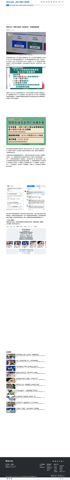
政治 (49, 2)
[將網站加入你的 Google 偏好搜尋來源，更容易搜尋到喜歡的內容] (26, 253)
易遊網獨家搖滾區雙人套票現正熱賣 (26, 232)
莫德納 (25, 226)
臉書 (11, 226)
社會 (56, 2)
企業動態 (55, 467)
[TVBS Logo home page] (10, 2)
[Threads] (57, 461)
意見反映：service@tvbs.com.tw (10, 465)
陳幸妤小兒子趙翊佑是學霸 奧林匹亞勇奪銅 (16, 5)
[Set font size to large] (63, 479)
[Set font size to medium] (61, 479)
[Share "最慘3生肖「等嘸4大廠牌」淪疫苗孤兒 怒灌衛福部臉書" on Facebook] (11, 478)
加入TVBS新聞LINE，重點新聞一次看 (26, 251)
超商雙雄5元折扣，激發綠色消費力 (26, 236)
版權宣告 (48, 470)
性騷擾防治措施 (49, 467)
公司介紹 (55, 465)
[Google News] (63, 461)
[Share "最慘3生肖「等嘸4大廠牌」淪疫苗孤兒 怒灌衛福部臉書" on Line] (7, 478)
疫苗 (7, 226)
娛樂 (51, 2)
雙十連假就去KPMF (26, 231)
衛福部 (18, 226)
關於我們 (41, 465)
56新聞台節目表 (42, 467)
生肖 (14, 226)
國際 (54, 2)
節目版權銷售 (61, 465)
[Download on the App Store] (54, 476)
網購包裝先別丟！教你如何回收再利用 (26, 239)
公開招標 (60, 467)
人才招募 (55, 468)
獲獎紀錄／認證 (62, 471)
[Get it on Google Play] (61, 476)
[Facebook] (53, 461)
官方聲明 (60, 470)
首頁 (41, 2)
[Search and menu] (63, 2)
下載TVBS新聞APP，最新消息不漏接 (26, 249)
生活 (46, 2)
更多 (59, 2)
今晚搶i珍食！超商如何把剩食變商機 (26, 238)
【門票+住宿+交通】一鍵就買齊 (26, 233)
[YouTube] (61, 461)
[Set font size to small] (59, 479)
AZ (31, 226)
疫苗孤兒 (35, 226)
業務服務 (60, 468)
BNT (29, 226)
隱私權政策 (48, 465)
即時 (44, 2)
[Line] (55, 461)
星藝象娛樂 (55, 471)
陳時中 (21, 226)
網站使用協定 (49, 468)
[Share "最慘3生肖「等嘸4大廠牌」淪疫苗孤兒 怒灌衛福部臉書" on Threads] (9, 478)
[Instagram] (59, 461)
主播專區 (55, 470)
